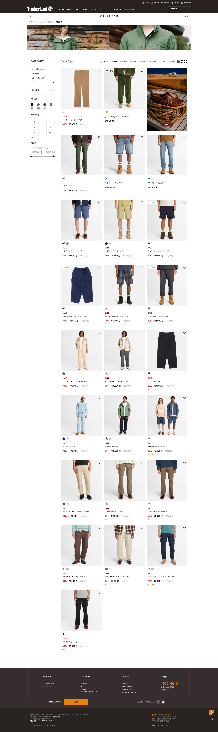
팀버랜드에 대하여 (48, 683)
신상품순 (114, 61)
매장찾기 (76, 702)
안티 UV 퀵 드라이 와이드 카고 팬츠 (74, 381)
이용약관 (124, 683)
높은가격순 (132, 61)
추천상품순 (171, 61)
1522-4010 (169, 683)
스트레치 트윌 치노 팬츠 (70, 642)
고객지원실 (84, 683)
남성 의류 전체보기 (38, 69)
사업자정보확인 (56, 717)
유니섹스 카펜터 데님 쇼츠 (157, 446)
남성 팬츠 (34, 82)
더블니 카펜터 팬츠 (154, 381)
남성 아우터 (35, 74)
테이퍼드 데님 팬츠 (68, 446)
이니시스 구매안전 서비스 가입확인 (160, 725)
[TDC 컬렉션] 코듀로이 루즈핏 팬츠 (117, 116)
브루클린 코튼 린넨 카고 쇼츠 (72, 251)
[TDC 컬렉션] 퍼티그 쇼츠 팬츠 (158, 251)
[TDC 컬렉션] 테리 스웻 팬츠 (158, 316)
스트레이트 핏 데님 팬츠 (156, 183)
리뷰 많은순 (161, 61)
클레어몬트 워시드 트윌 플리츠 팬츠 (74, 577)
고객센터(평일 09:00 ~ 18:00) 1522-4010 (41, 721)
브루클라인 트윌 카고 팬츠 (114, 512)
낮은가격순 (141, 61)
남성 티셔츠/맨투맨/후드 (39, 78)
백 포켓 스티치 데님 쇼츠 (113, 183)
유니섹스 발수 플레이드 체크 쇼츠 (116, 316)
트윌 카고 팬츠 (67, 186)
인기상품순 (123, 61)
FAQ (82, 686)
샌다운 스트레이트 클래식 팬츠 (158, 512)
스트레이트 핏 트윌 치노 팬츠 (72, 120)
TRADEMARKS (127, 686)
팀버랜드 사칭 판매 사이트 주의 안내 (109, 16)
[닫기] (185, 16)
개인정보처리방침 (127, 689)
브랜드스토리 (47, 686)
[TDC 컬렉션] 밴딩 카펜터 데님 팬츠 (75, 316)
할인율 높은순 (151, 61)
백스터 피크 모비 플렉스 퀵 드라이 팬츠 (75, 512)
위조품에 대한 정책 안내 (129, 692)
